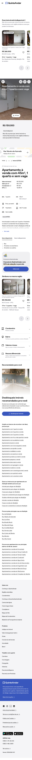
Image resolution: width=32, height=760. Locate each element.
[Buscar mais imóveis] (3, 81)
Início (3, 160)
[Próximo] (27, 67)
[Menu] (2, 3)
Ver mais (6, 231)
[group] (13, 46)
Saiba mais (16, 269)
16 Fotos (17, 115)
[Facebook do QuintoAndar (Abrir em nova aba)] (4, 706)
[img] (13, 38)
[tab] (7, 238)
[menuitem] (5, 161)
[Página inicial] (13, 3)
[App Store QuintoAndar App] (18, 733)
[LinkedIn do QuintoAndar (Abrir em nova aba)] (14, 706)
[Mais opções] (29, 81)
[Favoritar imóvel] (25, 81)
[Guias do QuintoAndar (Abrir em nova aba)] (11, 706)
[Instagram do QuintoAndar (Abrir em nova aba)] (7, 706)
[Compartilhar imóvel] (20, 81)
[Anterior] (21, 67)
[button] (16, 329)
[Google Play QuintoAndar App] (8, 733)
